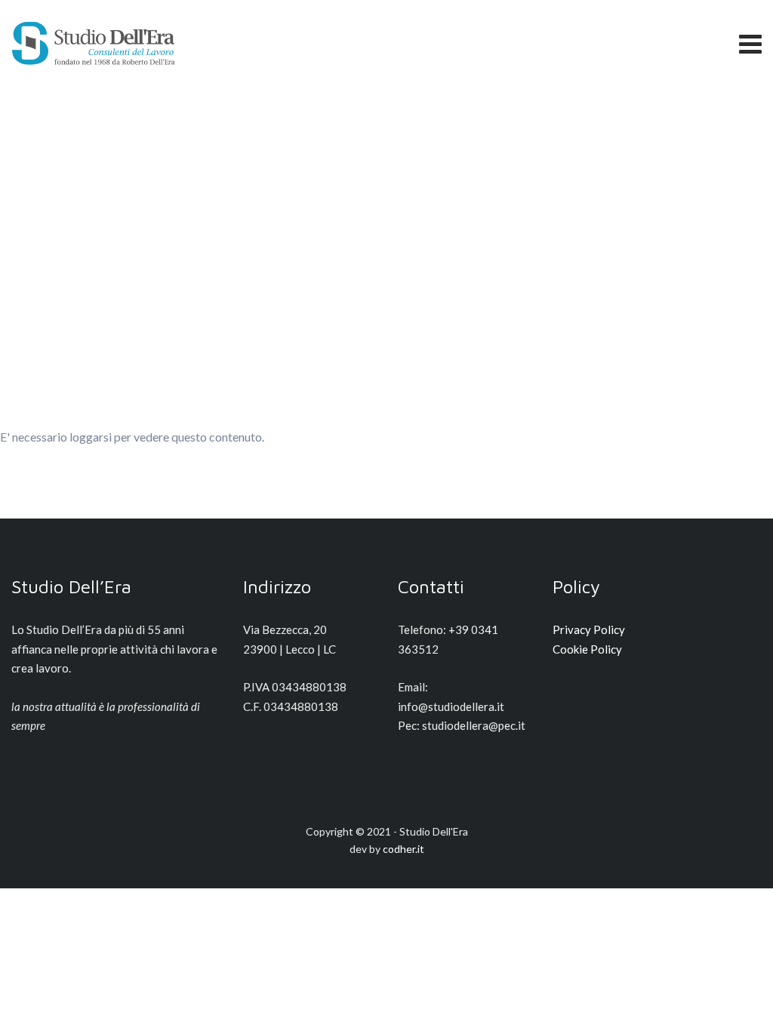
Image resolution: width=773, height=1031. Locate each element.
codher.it (403, 848)
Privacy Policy (589, 629)
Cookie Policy (587, 649)
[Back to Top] (741, 1006)
